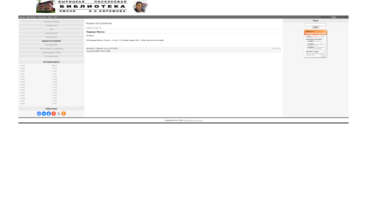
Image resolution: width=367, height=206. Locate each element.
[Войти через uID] (39, 113)
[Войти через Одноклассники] (64, 113)
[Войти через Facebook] (49, 113)
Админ (106, 48)
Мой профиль (31, 17)
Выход (50, 17)
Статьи (96, 27)
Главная (22, 17)
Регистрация (42, 17)
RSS (55, 17)
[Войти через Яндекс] (53, 113)
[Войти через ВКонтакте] (44, 113)
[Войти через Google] (58, 113)
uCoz (201, 120)
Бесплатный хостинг (191, 120)
